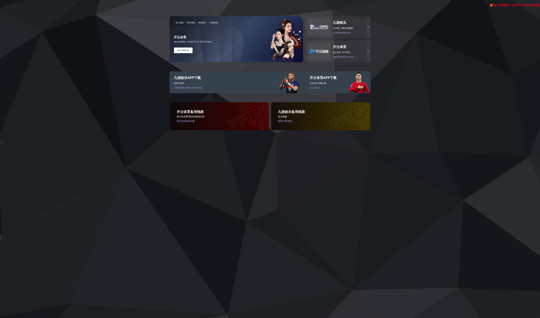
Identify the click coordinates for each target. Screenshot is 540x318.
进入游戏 (183, 50)
